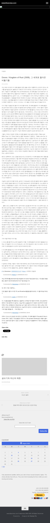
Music (24, 271)
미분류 (4, 71)
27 (31, 461)
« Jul (3, 466)
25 (18, 461)
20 (31, 458)
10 (11, 455)
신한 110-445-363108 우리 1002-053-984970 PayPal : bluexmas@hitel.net (40, 490)
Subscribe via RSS (8, 419)
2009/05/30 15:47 (16, 271)
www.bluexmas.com (9, 3)
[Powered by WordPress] (20, 516)
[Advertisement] (25, 42)
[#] (2, 274)
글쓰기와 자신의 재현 (11, 378)
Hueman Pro (33, 516)
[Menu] (47, 3)
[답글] (28, 274)
